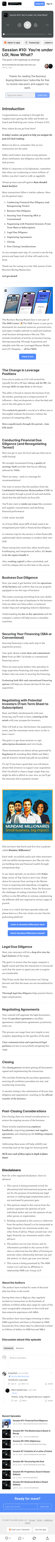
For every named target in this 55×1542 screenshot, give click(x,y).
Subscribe (39, 4)
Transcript (34, 42)
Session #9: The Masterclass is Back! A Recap (31, 1432)
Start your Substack (20, 1529)
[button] (8, 25)
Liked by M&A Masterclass (20, 1376)
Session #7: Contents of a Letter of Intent (32, 1451)
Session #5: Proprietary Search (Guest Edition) (31, 1473)
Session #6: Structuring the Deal (28, 1461)
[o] (6, 1423)
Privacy (32, 1520)
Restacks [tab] (20, 1348)
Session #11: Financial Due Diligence (30, 1420)
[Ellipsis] (51, 1373)
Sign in (49, 4)
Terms (39, 1520)
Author (14, 1393)
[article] (27, 1423)
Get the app (40, 1529)
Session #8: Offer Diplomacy (26, 1441)
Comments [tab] (8, 1348)
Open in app (13, 42)
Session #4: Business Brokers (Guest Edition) (30, 1483)
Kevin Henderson (9, 65)
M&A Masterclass (28, 65)
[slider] (25, 34)
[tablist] (13, 1348)
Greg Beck (12, 1373)
